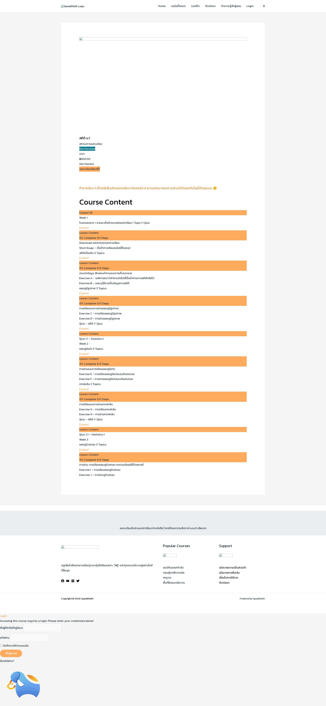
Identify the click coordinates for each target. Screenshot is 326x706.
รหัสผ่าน (4, 638)
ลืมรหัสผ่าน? (7, 661)
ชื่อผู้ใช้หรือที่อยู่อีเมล (11, 628)
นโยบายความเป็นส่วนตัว (232, 567)
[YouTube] (67, 580)
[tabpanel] (163, 185)
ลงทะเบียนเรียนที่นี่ (89, 169)
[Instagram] (72, 580)
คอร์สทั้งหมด (178, 6)
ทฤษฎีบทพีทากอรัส (173, 573)
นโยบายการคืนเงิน (229, 573)
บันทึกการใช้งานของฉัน (15, 646)
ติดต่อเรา (210, 6)
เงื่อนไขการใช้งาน (228, 577)
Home (162, 6)
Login (250, 6)
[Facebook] (62, 580)
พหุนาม (167, 577)
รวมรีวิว (195, 6)
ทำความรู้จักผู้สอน (231, 6)
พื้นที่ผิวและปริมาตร (174, 583)
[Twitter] (77, 580)
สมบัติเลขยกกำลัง (173, 567)
